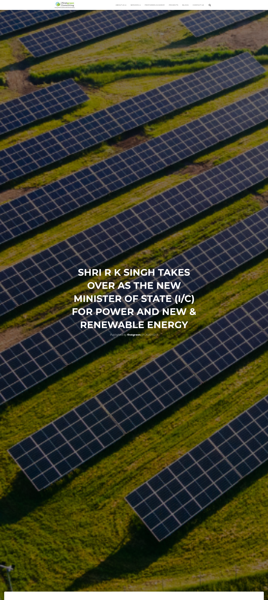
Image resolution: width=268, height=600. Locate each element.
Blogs (185, 5)
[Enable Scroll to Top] (262, 594)
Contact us (198, 5)
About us (120, 5)
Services (135, 5)
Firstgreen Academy (155, 5)
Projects (173, 5)
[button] (125, 5)
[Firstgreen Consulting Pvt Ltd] (64, 5)
